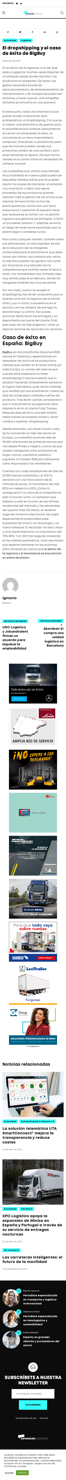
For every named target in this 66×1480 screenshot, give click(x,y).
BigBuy (7, 352)
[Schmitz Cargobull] (33, 942)
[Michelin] (33, 856)
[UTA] (33, 813)
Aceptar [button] (22, 1473)
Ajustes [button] (9, 1473)
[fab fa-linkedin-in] (21, 4)
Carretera (26, 1209)
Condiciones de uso (26, 1418)
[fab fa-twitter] (17, 4)
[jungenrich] (33, 770)
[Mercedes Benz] (33, 684)
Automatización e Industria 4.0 (37, 1121)
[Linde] (33, 727)
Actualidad (10, 40)
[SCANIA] (33, 899)
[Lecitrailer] (33, 985)
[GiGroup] (33, 1028)
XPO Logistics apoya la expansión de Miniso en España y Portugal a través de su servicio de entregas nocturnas (32, 1225)
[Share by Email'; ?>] (57, 32)
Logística (26, 40)
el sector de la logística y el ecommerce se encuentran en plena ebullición (32, 553)
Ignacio (9, 598)
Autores (44, 1418)
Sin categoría (11, 1250)
